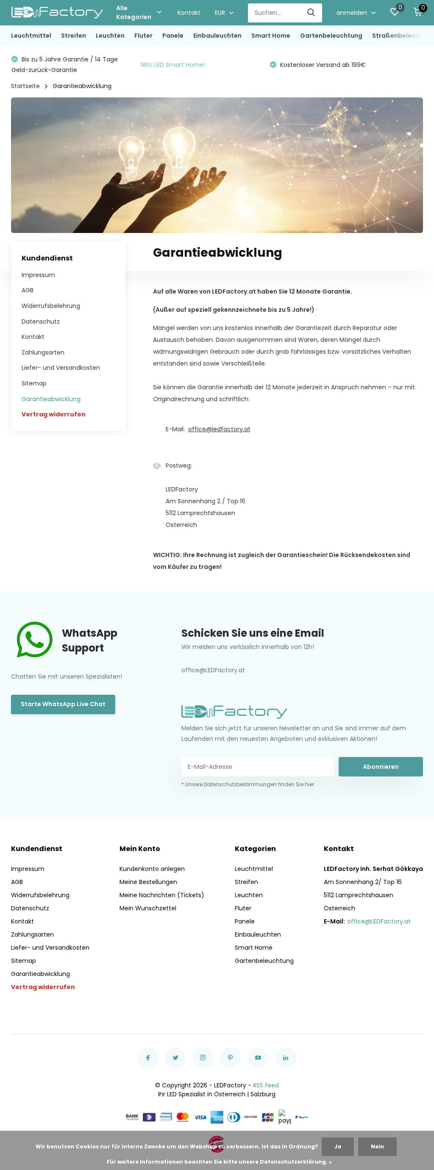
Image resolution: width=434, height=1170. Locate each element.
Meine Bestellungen (148, 882)
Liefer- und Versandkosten (61, 367)
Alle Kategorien (133, 12)
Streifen (73, 35)
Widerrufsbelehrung (51, 306)
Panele (173, 35)
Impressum (38, 275)
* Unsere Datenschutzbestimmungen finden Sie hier (247, 784)
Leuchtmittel (31, 35)
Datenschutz (41, 321)
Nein (377, 1146)
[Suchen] (311, 12)
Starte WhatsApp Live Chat (63, 704)
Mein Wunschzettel (148, 908)
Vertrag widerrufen (54, 414)
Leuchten (110, 35)
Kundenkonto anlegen (152, 869)
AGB (27, 290)
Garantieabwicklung (51, 399)
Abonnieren (381, 766)
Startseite (25, 86)
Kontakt (189, 12)
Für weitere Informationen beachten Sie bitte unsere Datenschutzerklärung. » (219, 1161)
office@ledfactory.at (219, 429)
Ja (337, 1146)
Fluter (143, 35)
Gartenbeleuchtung (331, 35)
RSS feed (266, 1085)
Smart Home (270, 35)
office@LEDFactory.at (379, 921)
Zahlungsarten (43, 352)
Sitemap (34, 383)
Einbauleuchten (217, 35)
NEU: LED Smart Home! (173, 65)
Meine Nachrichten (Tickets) (162, 895)
